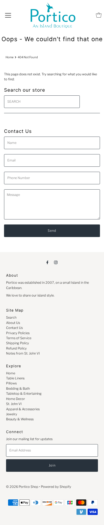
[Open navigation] (8, 15)
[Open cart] (98, 15)
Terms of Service (18, 338)
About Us (13, 323)
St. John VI (14, 404)
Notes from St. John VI (23, 353)
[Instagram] (56, 262)
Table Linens (15, 378)
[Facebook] (47, 262)
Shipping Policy (17, 343)
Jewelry (11, 414)
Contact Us (14, 328)
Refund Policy (16, 348)
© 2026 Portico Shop (22, 487)
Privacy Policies (18, 333)
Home (10, 57)
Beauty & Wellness (20, 419)
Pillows (11, 383)
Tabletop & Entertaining (24, 393)
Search (11, 317)
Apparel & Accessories (23, 409)
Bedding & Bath (18, 388)
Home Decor (15, 399)
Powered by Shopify (56, 487)
